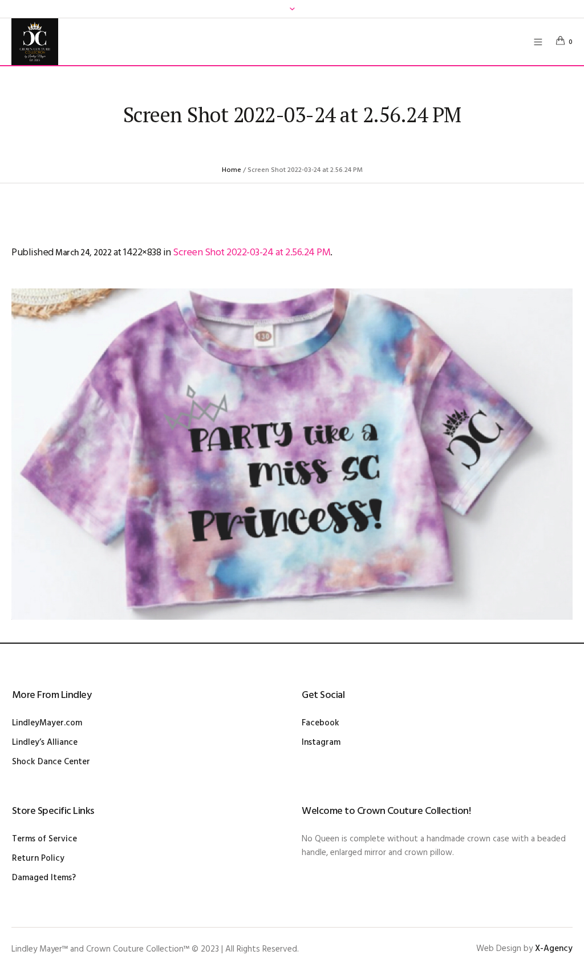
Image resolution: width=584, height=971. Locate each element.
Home (231, 170)
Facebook (320, 723)
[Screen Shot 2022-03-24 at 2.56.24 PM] (292, 454)
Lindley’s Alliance (45, 742)
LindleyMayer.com (47, 723)
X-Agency (554, 949)
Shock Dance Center (51, 762)
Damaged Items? (44, 878)
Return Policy (38, 858)
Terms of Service (44, 839)
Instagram (321, 742)
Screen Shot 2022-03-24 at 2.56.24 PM (251, 252)
